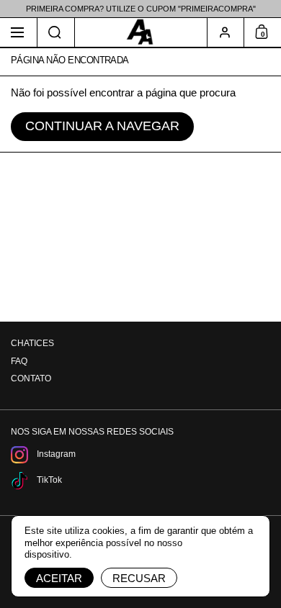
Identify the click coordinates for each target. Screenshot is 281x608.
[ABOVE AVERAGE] (140, 32)
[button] (56, 32)
